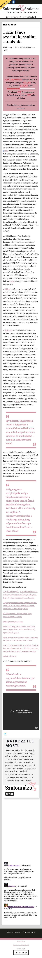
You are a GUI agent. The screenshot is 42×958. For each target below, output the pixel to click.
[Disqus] (21, 829)
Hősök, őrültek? (10, 656)
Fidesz (7, 289)
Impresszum (21, 941)
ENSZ (12, 281)
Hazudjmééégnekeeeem (13, 621)
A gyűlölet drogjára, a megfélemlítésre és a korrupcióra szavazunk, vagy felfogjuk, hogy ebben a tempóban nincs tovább (20, 595)
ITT (19, 92)
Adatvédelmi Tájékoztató (21, 945)
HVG (17, 402)
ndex (6, 151)
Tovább (9, 794)
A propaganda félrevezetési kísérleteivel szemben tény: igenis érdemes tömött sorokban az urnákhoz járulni (20, 606)
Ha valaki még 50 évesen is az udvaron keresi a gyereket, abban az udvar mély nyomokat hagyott (19, 629)
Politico (8, 330)
